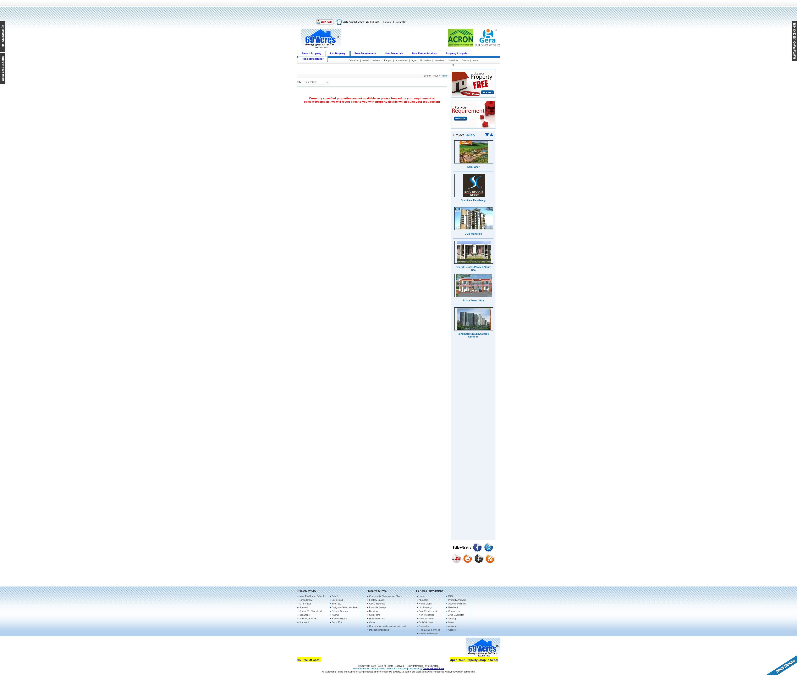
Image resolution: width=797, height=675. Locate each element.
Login (386, 22)
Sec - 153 (337, 622)
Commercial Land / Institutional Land (387, 626)
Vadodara (439, 60)
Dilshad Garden (340, 611)
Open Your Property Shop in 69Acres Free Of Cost (475, 660)
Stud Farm (374, 615)
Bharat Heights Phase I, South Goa (473, 268)
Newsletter (424, 626)
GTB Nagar (305, 603)
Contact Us (400, 22)
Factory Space (376, 600)
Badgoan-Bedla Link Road (345, 607)
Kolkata (376, 60)
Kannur (335, 615)
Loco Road (337, 600)
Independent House (379, 630)
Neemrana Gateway (473, 367)
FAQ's (451, 596)
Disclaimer (413, 668)
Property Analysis (457, 600)
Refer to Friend (426, 618)
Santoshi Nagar (339, 618)
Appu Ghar (473, 434)
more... (476, 60)
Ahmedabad (401, 60)
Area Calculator (456, 615)
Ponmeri (303, 607)
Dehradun (353, 60)
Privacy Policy (378, 668)
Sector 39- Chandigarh (310, 611)
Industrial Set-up (377, 607)
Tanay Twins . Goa (473, 300)
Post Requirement (428, 611)
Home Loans (425, 603)
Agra (413, 60)
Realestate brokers (428, 633)
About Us (423, 600)
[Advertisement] (398, 9)
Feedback (453, 607)
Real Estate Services (429, 630)
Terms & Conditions (397, 668)
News (451, 622)
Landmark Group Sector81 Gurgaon (473, 335)
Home (444, 75)
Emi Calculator (426, 622)
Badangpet (304, 615)
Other (372, 622)
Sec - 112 (336, 603)
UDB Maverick (473, 233)
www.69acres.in (361, 668)
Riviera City (473, 400)
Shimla (465, 60)
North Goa (425, 60)
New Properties (426, 615)
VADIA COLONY (307, 618)
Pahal (334, 596)
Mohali (365, 60)
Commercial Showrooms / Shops (385, 596)
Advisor (452, 626)
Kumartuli (304, 622)
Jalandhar (453, 60)
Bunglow (373, 611)
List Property (425, 607)
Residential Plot (377, 618)
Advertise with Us (457, 603)
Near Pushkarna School (311, 596)
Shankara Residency (473, 467)
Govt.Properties (377, 603)
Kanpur (387, 60)
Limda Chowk (306, 600)
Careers (452, 630)
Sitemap (452, 618)
